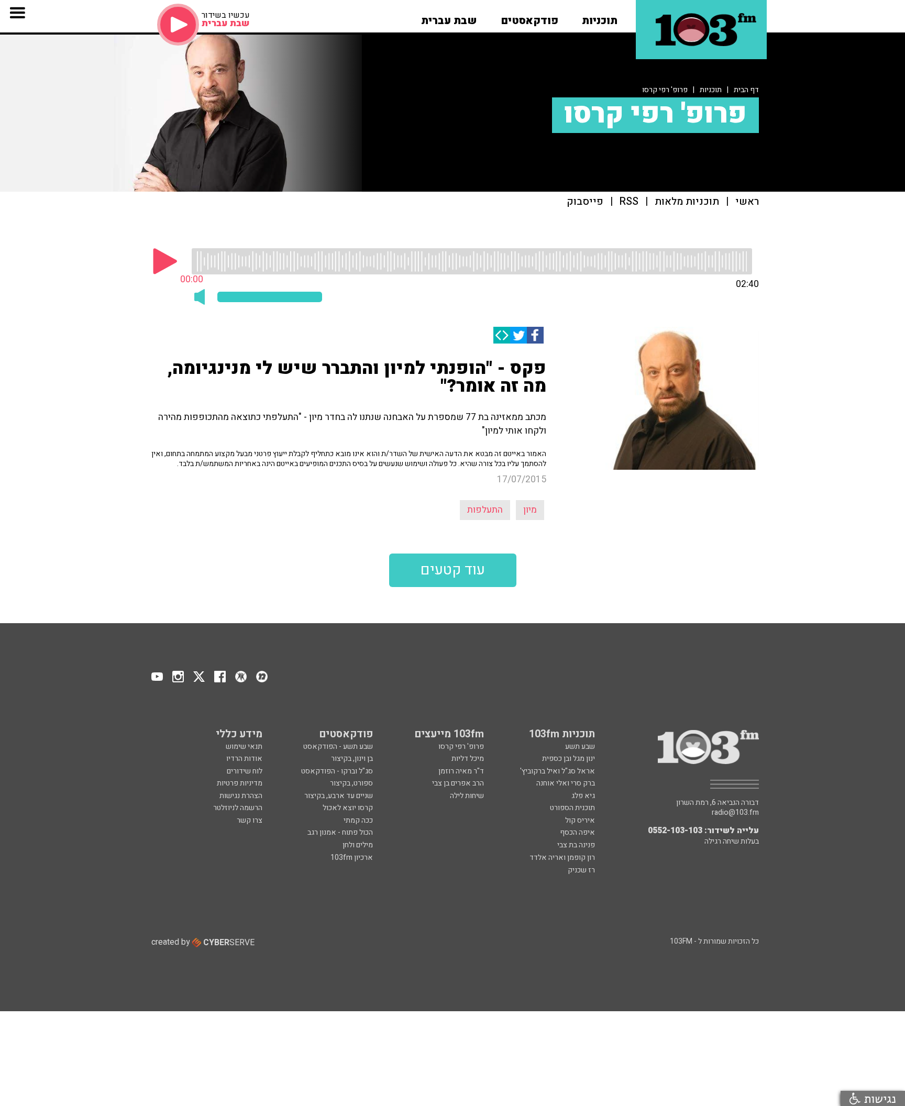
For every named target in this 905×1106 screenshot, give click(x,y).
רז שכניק (581, 870)
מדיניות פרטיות (239, 783)
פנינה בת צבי (576, 845)
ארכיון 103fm (351, 857)
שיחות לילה (467, 796)
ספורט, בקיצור (351, 783)
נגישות (878, 1098)
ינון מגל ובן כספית (568, 758)
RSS (629, 201)
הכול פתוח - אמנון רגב (340, 832)
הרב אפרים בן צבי (458, 783)
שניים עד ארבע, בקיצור (338, 796)
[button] (599, 17)
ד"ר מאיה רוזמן (461, 771)
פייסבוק (585, 201)
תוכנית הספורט (572, 808)
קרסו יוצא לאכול (348, 808)
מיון (530, 509)
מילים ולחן (358, 845)
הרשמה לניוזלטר (237, 808)
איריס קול (580, 820)
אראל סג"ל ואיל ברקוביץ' (557, 771)
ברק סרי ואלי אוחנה (565, 783)
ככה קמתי (358, 820)
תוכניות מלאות (687, 201)
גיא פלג (583, 796)
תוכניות (711, 89)
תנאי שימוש (244, 746)
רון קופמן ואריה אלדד (562, 857)
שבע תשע (580, 746)
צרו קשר (249, 820)
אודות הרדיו (244, 758)
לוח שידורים (244, 771)
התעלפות (485, 509)
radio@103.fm (735, 812)
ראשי (747, 201)
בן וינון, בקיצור (352, 758)
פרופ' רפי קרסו (665, 89)
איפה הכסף (577, 832)
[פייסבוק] (535, 335)
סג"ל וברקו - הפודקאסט (337, 771)
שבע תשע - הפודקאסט (338, 746)
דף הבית (746, 89)
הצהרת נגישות (240, 796)
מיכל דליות (467, 758)
